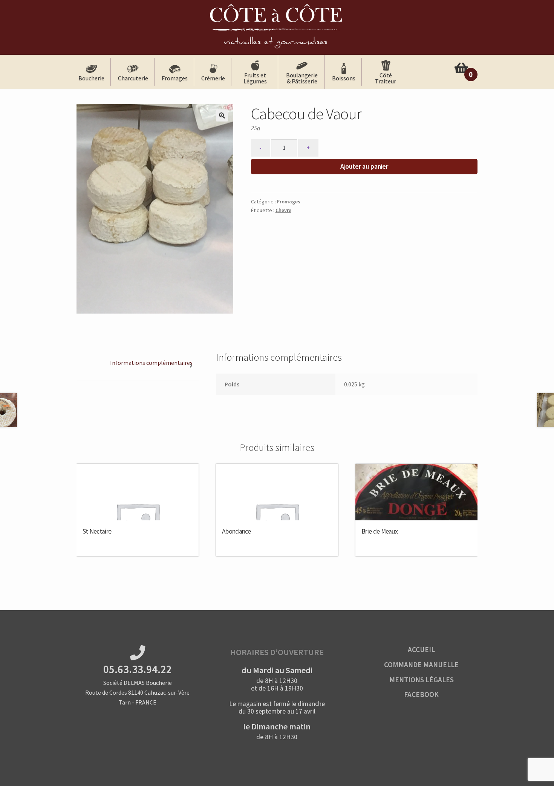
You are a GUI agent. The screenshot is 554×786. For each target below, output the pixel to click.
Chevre (283, 210)
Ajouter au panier (364, 166)
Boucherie (91, 78)
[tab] (138, 366)
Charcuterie (133, 78)
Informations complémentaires (151, 362)
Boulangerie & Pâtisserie (302, 78)
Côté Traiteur (385, 78)
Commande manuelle (421, 664)
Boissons (343, 78)
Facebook (421, 694)
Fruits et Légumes (255, 78)
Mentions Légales (421, 679)
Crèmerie (213, 78)
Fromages (175, 78)
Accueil (421, 649)
